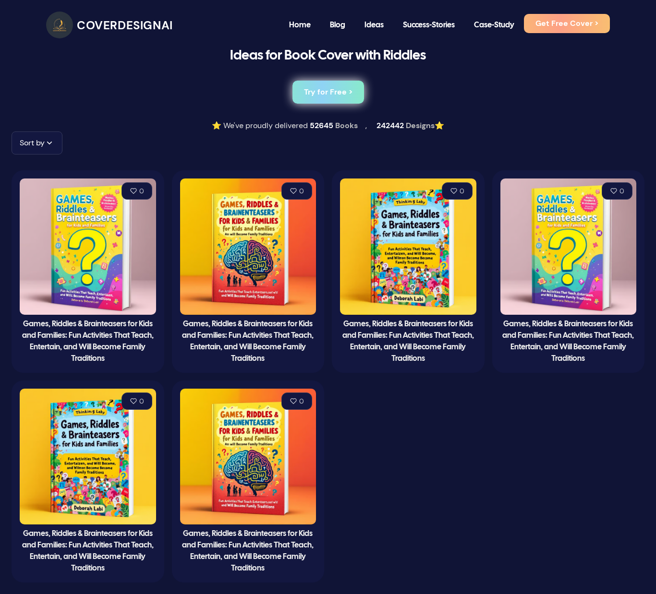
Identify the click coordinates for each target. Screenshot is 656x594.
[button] (37, 142)
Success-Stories (429, 25)
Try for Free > (328, 92)
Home (300, 25)
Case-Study (494, 25)
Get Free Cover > (566, 23)
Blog (337, 25)
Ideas (374, 25)
